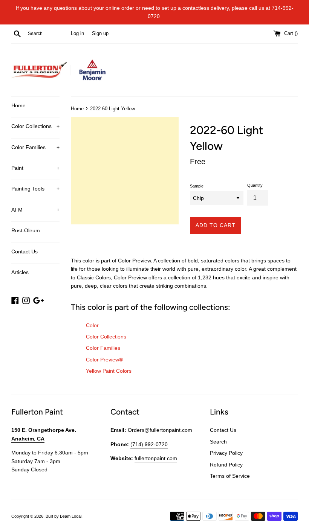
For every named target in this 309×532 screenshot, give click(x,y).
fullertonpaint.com (156, 458)
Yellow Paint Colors (109, 371)
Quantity (255, 185)
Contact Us (24, 251)
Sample (196, 186)
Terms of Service (230, 476)
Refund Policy (226, 465)
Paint (35, 168)
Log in (77, 33)
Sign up (100, 33)
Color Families (35, 147)
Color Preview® (104, 360)
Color (92, 325)
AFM (35, 210)
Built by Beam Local (63, 516)
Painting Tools (35, 189)
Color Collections (35, 126)
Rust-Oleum (25, 230)
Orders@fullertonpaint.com (160, 430)
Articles (20, 272)
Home (18, 105)
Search (218, 442)
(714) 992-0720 (149, 444)
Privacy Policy (226, 453)
